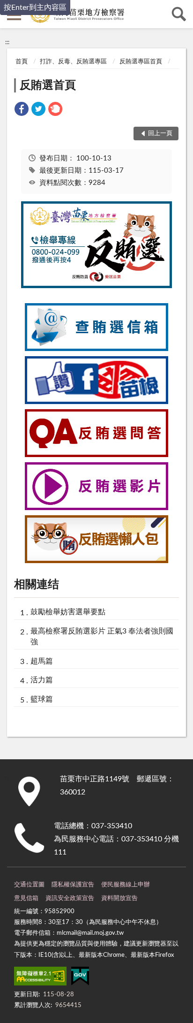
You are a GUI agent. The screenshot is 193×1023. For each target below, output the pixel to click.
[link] (22, 110)
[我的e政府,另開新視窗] (80, 978)
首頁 (21, 62)
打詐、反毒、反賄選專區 (73, 62)
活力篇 (41, 680)
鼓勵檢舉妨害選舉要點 (67, 612)
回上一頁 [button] (160, 133)
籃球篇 (41, 699)
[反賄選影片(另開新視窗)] (96, 508)
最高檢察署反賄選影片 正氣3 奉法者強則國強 (101, 636)
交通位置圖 (29, 885)
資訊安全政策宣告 (69, 898)
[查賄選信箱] (96, 348)
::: (7, 42)
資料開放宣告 (119, 898)
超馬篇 (41, 661)
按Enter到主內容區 (35, 7)
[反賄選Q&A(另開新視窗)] (96, 454)
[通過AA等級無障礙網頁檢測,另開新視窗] (40, 978)
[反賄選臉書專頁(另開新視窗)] (96, 401)
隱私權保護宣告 (73, 885)
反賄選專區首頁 (140, 62)
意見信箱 (26, 898)
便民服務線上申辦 (125, 885)
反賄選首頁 (48, 85)
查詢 (179, 14)
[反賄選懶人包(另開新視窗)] (96, 561)
